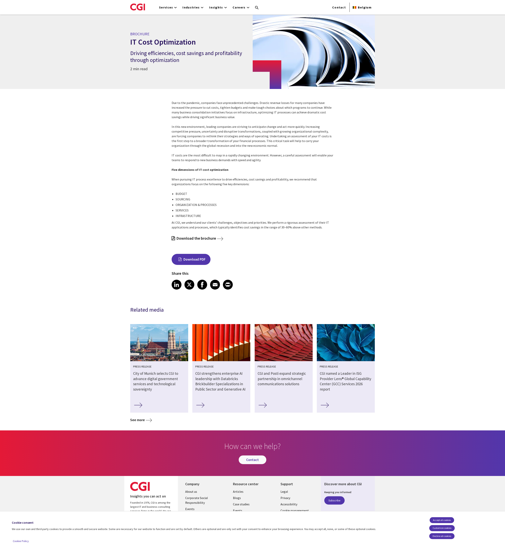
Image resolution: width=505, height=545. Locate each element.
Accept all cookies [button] (442, 520)
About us (191, 492)
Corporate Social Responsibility (196, 500)
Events (190, 509)
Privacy (285, 498)
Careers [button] (239, 7)
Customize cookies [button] (442, 527)
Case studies (241, 504)
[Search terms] (257, 8)
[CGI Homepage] (137, 7)
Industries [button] (191, 7)
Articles (238, 492)
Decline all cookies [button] (442, 536)
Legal (284, 492)
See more (137, 420)
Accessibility (289, 504)
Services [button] (166, 7)
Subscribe (334, 500)
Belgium (365, 7)
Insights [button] (216, 7)
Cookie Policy (21, 541)
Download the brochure (196, 238)
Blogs (237, 498)
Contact (339, 7)
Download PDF (194, 259)
